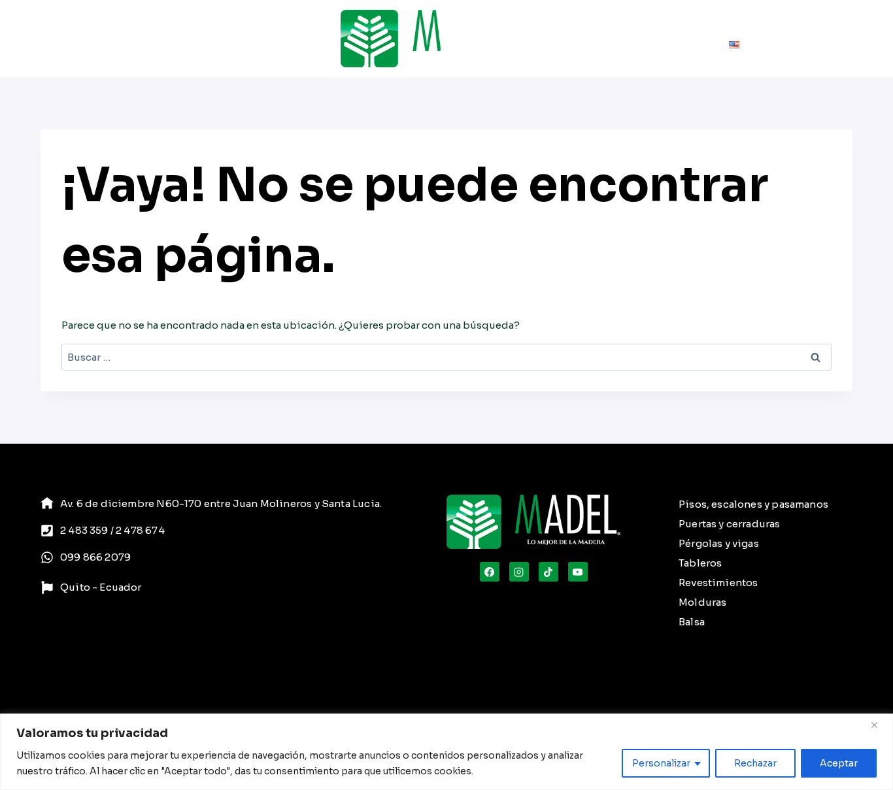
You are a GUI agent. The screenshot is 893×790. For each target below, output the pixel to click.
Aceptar (839, 763)
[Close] (879, 724)
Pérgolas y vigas (719, 543)
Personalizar (661, 763)
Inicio (45, 39)
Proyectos (231, 39)
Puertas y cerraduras (730, 524)
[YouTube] (578, 572)
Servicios (169, 39)
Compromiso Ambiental (771, 20)
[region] (446, 752)
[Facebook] (489, 572)
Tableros (700, 563)
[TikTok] (548, 572)
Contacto (694, 53)
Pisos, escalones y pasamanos (753, 504)
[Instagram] (519, 572)
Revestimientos (718, 582)
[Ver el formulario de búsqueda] (541, 38)
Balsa (692, 622)
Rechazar (755, 763)
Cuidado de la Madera (642, 20)
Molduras (702, 602)
